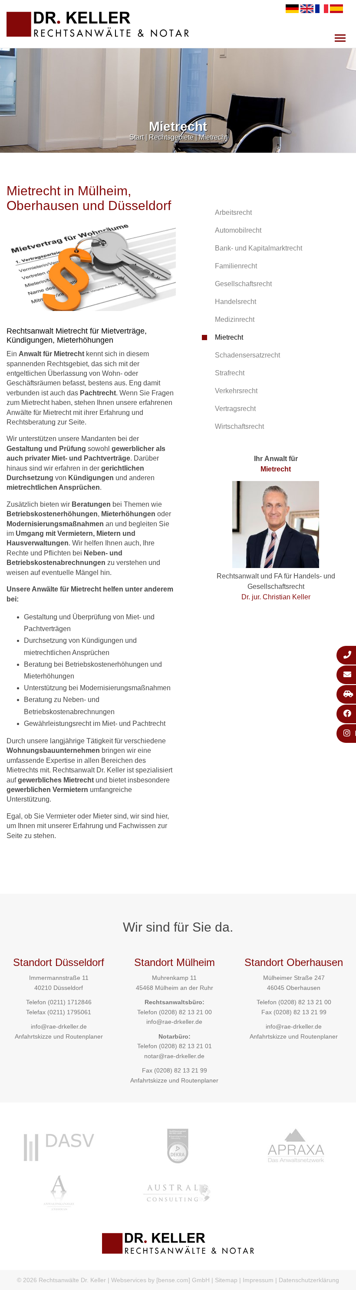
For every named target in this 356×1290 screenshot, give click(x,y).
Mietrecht (213, 137)
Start (136, 137)
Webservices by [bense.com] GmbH (160, 1280)
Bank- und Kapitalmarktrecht (258, 248)
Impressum (258, 1280)
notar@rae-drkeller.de (174, 1056)
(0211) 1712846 (70, 1002)
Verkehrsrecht (236, 390)
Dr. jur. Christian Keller (275, 597)
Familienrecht (236, 266)
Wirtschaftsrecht (239, 426)
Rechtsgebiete (171, 137)
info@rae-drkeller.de (59, 1026)
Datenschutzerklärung (309, 1280)
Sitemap (226, 1280)
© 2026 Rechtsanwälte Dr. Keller (61, 1280)
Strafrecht (229, 373)
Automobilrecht (238, 230)
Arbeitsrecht (233, 212)
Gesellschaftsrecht (243, 283)
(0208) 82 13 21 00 (185, 1012)
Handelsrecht (235, 301)
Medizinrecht (234, 319)
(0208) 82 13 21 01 (185, 1046)
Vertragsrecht (235, 408)
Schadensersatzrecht (247, 355)
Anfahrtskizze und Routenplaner (59, 1036)
